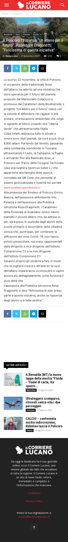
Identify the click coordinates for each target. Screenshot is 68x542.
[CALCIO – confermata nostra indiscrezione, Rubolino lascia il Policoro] (13, 423)
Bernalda (31, 390)
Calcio (29, 430)
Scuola (36, 34)
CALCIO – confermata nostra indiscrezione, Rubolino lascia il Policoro (44, 422)
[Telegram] (33, 68)
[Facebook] (7, 68)
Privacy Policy (34, 501)
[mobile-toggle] (6, 5)
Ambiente (17, 13)
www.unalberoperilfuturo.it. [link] (22, 187)
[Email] (42, 68)
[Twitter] (16, 68)
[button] (62, 5)
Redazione (12, 56)
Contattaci (34, 493)
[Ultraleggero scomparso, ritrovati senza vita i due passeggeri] (13, 403)
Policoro (26, 34)
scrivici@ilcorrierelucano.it (34, 517)
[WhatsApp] (25, 68)
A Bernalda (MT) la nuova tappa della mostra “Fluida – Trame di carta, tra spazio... (44, 380)
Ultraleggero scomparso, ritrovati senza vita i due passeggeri (43, 402)
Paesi (17, 34)
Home (5, 13)
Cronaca (31, 410)
